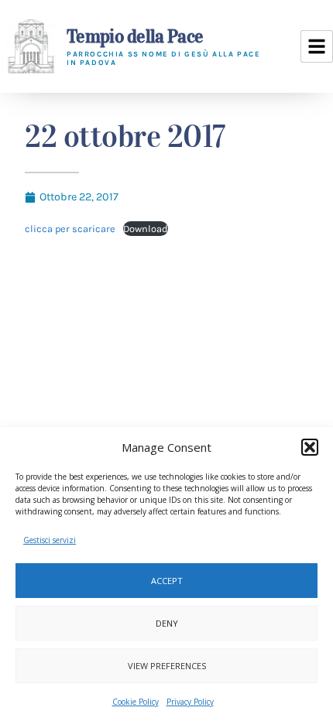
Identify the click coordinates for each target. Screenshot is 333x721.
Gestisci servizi (49, 540)
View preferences (167, 665)
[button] (310, 447)
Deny (167, 623)
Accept (167, 580)
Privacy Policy (190, 701)
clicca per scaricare (70, 228)
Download (145, 228)
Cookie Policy (135, 701)
